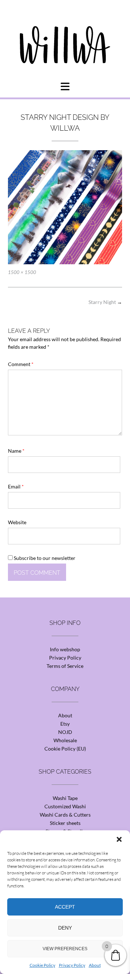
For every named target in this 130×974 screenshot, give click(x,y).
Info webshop (65, 649)
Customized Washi (65, 806)
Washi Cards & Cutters (65, 815)
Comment (21, 364)
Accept (65, 907)
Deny (65, 928)
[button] (119, 839)
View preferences (65, 948)
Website (17, 522)
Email (16, 486)
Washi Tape (65, 798)
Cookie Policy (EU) (65, 748)
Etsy (65, 724)
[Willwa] (65, 33)
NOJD (65, 732)
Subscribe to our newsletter (44, 558)
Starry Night (105, 302)
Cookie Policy (42, 965)
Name (16, 451)
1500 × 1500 (22, 272)
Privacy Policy (72, 965)
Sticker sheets (65, 823)
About (95, 965)
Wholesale (65, 740)
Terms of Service (65, 666)
